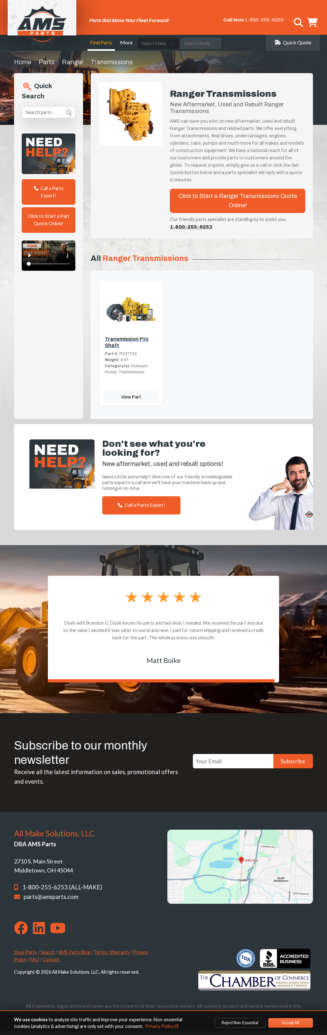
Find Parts (101, 42)
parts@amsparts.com (51, 896)
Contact (51, 959)
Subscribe (293, 761)
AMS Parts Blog (74, 952)
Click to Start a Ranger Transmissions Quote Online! (238, 201)
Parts (47, 61)
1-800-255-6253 (264, 19)
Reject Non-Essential (240, 1022)
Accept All (290, 1022)
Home (22, 61)
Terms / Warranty (112, 952)
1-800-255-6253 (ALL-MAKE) (62, 887)
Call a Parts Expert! (52, 192)
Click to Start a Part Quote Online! (49, 220)
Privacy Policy (160, 1026)
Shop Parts (25, 952)
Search (48, 952)
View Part (131, 397)
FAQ (34, 959)
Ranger (72, 61)
